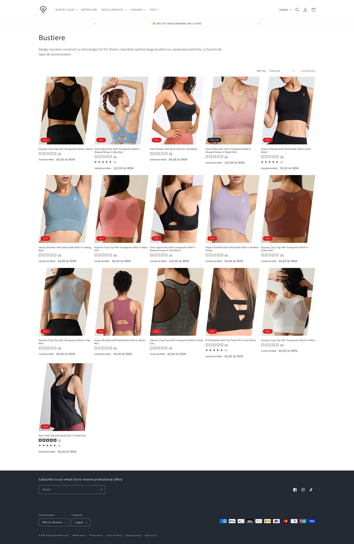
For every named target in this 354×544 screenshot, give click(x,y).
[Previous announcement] (95, 24)
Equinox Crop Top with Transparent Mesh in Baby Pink (121, 249)
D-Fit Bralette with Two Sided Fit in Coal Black (231, 340)
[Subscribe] (101, 489)
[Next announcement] (259, 24)
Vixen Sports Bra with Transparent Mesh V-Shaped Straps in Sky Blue (117, 151)
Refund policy (79, 535)
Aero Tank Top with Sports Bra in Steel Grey (62, 435)
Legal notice (150, 535)
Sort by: (261, 70)
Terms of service (114, 535)
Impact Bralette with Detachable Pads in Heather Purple (232, 249)
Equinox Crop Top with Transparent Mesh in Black (66, 149)
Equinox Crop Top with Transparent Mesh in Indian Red (284, 249)
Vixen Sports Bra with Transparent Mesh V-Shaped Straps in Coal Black (173, 249)
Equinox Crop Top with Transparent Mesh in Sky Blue (64, 342)
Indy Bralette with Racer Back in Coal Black (173, 149)
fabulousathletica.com (57, 535)
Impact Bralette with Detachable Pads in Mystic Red (120, 342)
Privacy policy (96, 535)
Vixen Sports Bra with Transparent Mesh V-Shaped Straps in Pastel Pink (229, 151)
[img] (47, 441)
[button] (66, 9)
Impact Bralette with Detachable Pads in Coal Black (285, 151)
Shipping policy (133, 535)
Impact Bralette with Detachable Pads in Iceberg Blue (65, 249)
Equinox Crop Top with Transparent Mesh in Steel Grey (176, 342)
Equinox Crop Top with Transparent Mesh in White (288, 340)
